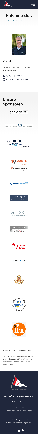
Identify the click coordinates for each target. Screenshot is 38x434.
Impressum (28, 423)
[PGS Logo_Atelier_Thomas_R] (19, 227)
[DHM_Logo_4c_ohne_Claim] (19, 261)
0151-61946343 (18, 76)
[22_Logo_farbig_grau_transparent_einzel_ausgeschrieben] (8, 2)
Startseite (11, 21)
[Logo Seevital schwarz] (19, 111)
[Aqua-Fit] (19, 139)
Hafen (18, 21)
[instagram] (19, 430)
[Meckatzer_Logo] (19, 273)
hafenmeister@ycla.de (20, 79)
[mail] (23, 430)
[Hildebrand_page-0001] (19, 298)
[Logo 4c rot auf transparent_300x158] (19, 243)
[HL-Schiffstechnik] (19, 195)
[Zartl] (19, 158)
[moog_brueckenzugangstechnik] (19, 212)
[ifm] (19, 322)
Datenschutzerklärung (14, 423)
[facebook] (14, 430)
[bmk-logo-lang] (19, 124)
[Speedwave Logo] (19, 183)
